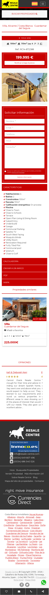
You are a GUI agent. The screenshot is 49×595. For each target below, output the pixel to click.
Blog (35, 477)
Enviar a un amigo (13, 268)
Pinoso (21, 555)
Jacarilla (37, 536)
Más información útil (34, 474)
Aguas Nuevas (36, 514)
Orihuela (13, 552)
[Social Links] (43, 591)
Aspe (38, 517)
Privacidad (41, 577)
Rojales (11, 560)
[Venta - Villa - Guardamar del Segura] (24, 87)
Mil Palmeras (24, 550)
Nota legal (19, 580)
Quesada (38, 558)
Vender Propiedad (14, 474)
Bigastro (28, 520)
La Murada (26, 539)
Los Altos (22, 547)
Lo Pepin (33, 544)
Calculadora (10, 261)
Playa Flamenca (33, 555)
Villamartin (20, 563)
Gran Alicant (36, 531)
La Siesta (37, 539)
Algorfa (20, 517)
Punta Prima (26, 558)
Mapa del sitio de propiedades (19, 481)
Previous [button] (4, 87)
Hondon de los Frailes (22, 536)
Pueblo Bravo (11, 558)
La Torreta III (22, 541)
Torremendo (23, 560)
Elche (27, 528)
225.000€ (11, 342)
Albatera (11, 517)
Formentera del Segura (17, 531)
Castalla (37, 522)
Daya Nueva (21, 525)
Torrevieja (35, 560)
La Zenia (33, 541)
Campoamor (12, 522)
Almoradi (30, 517)
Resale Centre (12, 572)
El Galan (19, 528)
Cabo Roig (38, 520)
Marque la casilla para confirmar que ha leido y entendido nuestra (24, 171)
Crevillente (9, 525)
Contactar (39, 481)
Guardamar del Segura (17, 533)
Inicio (12, 470)
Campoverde (26, 522)
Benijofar (18, 520)
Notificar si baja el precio (25, 63)
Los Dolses (32, 547)
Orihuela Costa (26, 552)
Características (12, 187)
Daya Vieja (34, 525)
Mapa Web (30, 580)
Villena (30, 563)
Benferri (8, 520)
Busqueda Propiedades (27, 470)
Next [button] (45, 87)
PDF (5, 275)
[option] (24, 87)
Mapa (6, 282)
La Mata (16, 539)
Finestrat (36, 528)
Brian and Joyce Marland (24, 372)
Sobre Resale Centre (21, 477)
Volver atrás (26, 38)
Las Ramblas (21, 544)
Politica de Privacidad (18, 172)
